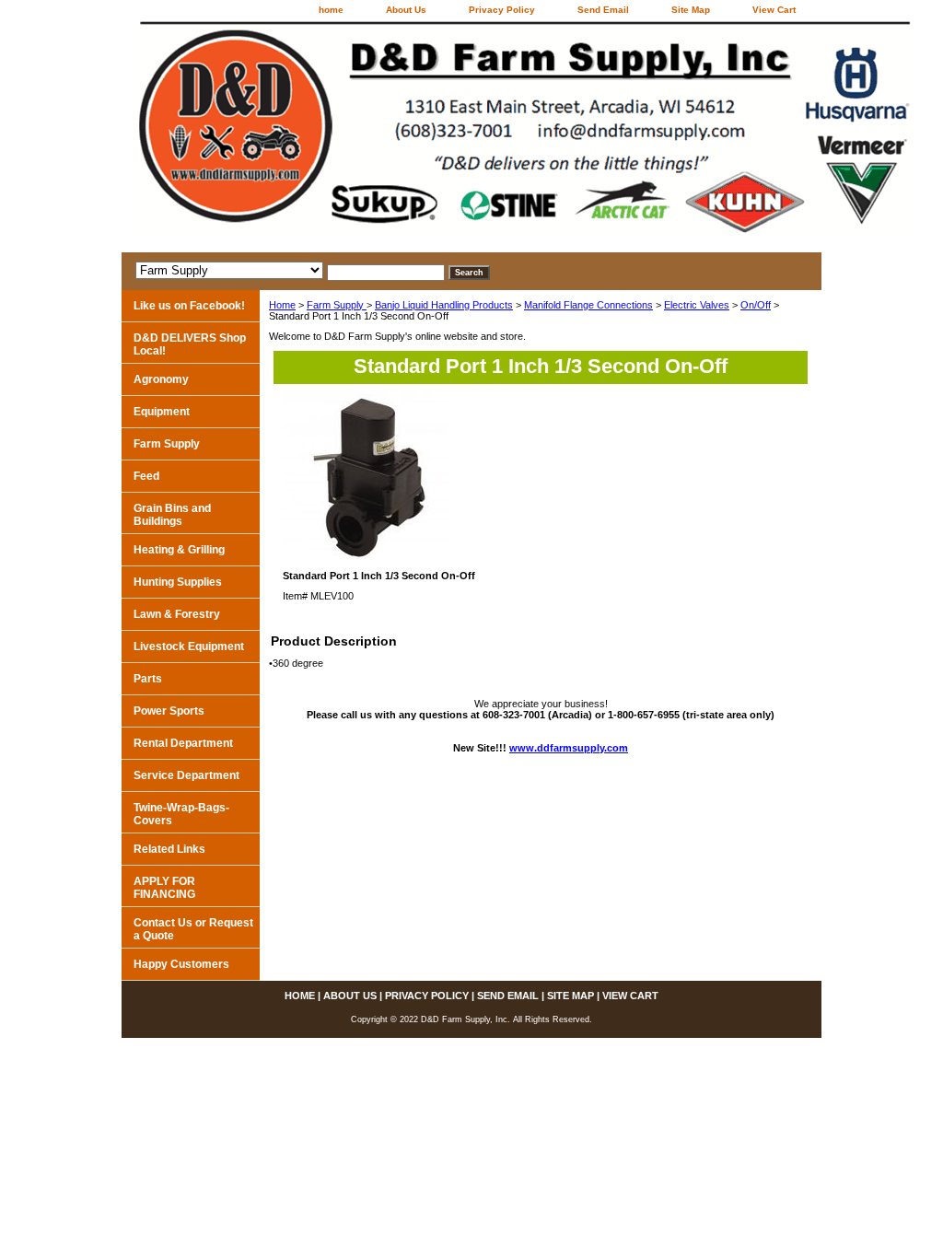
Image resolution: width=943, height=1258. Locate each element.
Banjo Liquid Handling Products (444, 304)
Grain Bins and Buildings (172, 515)
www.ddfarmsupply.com (568, 747)
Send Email (603, 10)
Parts (148, 678)
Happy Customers (181, 964)
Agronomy (161, 379)
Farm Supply (337, 304)
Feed (146, 476)
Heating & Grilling (179, 549)
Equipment (162, 411)
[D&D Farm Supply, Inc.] (352, 136)
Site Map (690, 10)
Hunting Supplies (178, 582)
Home (282, 304)
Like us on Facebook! (189, 305)
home (331, 10)
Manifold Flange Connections (588, 304)
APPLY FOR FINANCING (164, 888)
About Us (406, 10)
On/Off (755, 304)
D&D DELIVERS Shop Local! (190, 344)
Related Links (169, 849)
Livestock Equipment (189, 646)
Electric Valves (696, 304)
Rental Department (183, 743)
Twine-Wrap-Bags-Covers (181, 814)
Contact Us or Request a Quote (193, 929)
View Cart (774, 10)
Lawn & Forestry (177, 614)
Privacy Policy (502, 10)
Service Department (186, 775)
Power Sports (169, 711)
